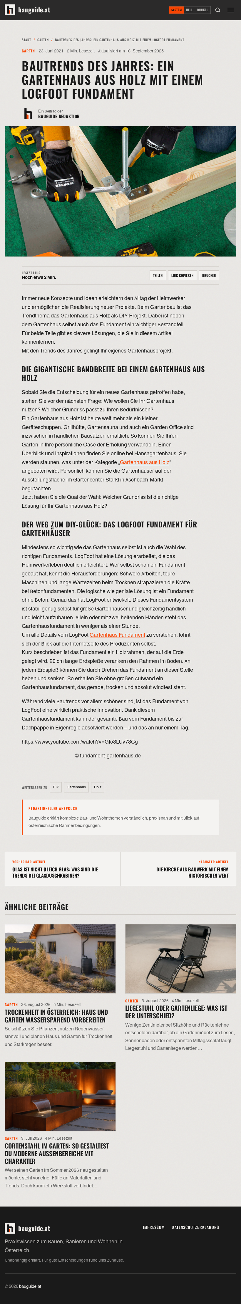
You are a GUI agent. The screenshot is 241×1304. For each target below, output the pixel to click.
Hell (189, 10)
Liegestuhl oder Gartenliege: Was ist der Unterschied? (176, 1011)
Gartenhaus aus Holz (144, 462)
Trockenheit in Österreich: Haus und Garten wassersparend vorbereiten (56, 1015)
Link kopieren (182, 275)
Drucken (209, 275)
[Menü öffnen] (230, 10)
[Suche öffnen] (217, 10)
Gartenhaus (76, 787)
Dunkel (202, 10)
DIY (56, 787)
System (176, 10)
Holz (97, 787)
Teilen (158, 275)
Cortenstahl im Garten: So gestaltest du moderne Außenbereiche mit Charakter (57, 1153)
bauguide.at (30, 1286)
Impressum (154, 1227)
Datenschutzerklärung (195, 1227)
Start (26, 39)
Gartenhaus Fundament (117, 635)
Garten (42, 39)
